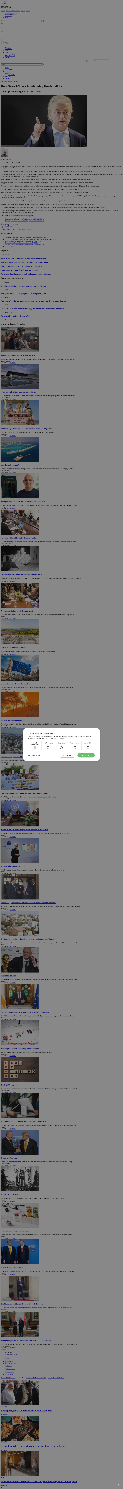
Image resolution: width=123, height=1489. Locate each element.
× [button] (97, 730)
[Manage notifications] (118, 1484)
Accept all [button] (86, 755)
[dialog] (61, 744)
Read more (62, 738)
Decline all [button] (67, 755)
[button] (34, 755)
